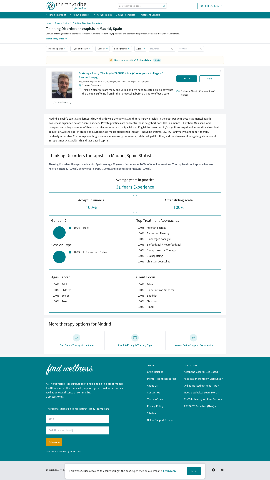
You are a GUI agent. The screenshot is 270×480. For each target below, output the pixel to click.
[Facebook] (213, 470)
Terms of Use (155, 399)
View (209, 78)
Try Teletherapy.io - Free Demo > (203, 399)
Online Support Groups (160, 420)
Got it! (193, 471)
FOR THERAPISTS (209, 6)
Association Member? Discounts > (203, 379)
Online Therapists (125, 15)
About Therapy (81, 15)
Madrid (66, 23)
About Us (152, 386)
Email (187, 78)
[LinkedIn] (222, 470)
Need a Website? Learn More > (201, 393)
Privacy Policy (155, 406)
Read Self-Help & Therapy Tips (135, 345)
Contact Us (153, 393)
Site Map (152, 413)
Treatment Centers (149, 15)
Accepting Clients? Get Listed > (202, 372)
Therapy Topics (103, 15)
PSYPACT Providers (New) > (200, 406)
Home (49, 23)
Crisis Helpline (155, 372)
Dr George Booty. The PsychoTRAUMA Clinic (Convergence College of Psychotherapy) (121, 75)
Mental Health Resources (161, 379)
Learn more (170, 471)
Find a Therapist (57, 15)
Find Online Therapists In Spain (77, 345)
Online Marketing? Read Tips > (201, 386)
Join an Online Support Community (193, 345)
